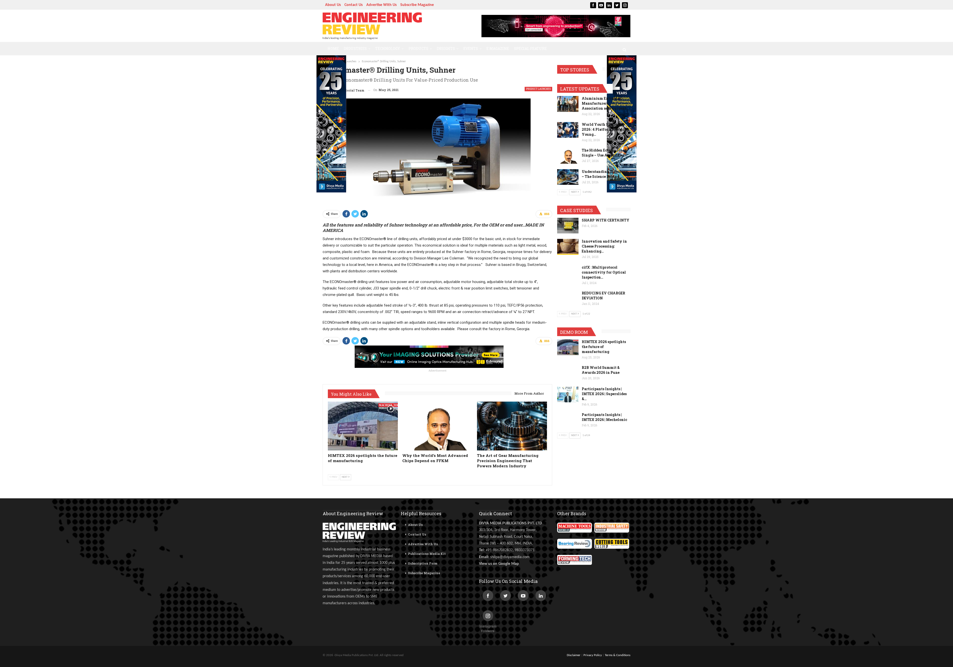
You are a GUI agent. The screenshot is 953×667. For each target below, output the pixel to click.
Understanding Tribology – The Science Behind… (605, 174)
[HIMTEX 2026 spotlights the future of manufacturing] (363, 426)
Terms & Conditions (617, 655)
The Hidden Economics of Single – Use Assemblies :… (605, 153)
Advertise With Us (381, 5)
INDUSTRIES (355, 48)
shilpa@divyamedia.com (510, 557)
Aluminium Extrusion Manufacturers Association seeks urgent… (605, 103)
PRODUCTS (418, 48)
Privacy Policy (592, 655)
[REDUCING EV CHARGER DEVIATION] (568, 299)
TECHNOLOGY (387, 48)
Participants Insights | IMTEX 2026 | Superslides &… (604, 393)
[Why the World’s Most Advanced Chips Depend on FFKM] (437, 426)
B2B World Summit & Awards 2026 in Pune (601, 370)
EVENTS (470, 48)
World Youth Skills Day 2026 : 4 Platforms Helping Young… (605, 129)
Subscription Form (423, 563)
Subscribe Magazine (417, 5)
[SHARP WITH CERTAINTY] (568, 226)
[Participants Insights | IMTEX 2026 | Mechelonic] (568, 420)
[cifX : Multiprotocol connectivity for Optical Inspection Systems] (568, 273)
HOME (333, 48)
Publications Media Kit (427, 554)
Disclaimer (573, 655)
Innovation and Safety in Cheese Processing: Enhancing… (604, 246)
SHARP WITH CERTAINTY (605, 220)
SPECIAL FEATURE (530, 48)
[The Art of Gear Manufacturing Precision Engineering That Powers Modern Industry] (512, 426)
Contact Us (353, 5)
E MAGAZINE (497, 48)
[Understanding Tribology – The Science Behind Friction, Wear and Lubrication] (568, 177)
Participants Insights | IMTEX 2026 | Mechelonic (604, 417)
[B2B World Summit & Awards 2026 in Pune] (568, 373)
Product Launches (538, 89)
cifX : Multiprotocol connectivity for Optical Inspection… (604, 272)
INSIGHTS (446, 48)
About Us (333, 5)
